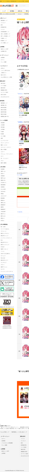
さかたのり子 (3, 195)
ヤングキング (3, 262)
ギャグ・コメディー (5, 142)
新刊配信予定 (3, 27)
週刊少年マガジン (4, 242)
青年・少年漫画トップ (5, 36)
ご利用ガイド (3, 72)
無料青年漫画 (3, 112)
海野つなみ (3, 178)
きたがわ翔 (3, 189)
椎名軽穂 (2, 198)
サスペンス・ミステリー (6, 147)
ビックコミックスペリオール (7, 271)
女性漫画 (2, 122)
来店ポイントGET (4, 49)
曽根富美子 (3, 204)
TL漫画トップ (3, 38)
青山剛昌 (2, 169)
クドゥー (20, 93)
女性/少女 (20, 11)
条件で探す (3, 83)
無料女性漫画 (3, 107)
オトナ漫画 (3, 136)
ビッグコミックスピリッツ (6, 237)
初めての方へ (3, 74)
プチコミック (3, 231)
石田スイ (2, 173)
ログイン (2, 59)
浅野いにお (3, 171)
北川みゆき (3, 191)
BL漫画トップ (4, 40)
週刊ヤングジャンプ (5, 244)
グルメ (2, 160)
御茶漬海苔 (3, 184)
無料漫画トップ (4, 20)
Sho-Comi (3, 258)
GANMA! (20, 122)
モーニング (3, 255)
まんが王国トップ (5, 432)
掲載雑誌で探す (4, 90)
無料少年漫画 (3, 114)
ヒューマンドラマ (4, 140)
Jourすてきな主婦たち (5, 253)
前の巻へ (20, 212)
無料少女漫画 (3, 109)
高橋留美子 (3, 209)
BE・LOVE (3, 226)
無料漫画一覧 (3, 105)
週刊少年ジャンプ (4, 235)
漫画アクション (4, 267)
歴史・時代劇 (3, 149)
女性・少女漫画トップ (5, 33)
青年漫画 (2, 127)
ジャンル (2, 29)
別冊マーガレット (4, 249)
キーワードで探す (4, 92)
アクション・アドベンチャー (7, 154)
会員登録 (2, 57)
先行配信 (12, 11)
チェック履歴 (3, 62)
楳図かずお (3, 180)
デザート (2, 264)
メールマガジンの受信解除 (7, 443)
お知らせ (2, 68)
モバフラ (2, 269)
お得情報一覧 (3, 51)
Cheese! (2, 246)
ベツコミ (2, 251)
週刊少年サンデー (4, 260)
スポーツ (2, 151)
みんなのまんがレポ (5, 96)
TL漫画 (2, 131)
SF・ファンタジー (4, 158)
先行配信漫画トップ (5, 31)
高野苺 (2, 207)
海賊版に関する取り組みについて (7, 306)
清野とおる (3, 202)
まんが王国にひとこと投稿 (6, 77)
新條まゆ (2, 200)
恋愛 (2, 138)
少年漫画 (2, 129)
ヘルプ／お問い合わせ (5, 70)
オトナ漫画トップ (4, 42)
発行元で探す (3, 94)
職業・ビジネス (4, 145)
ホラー (2, 156)
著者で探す (3, 87)
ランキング (3, 22)
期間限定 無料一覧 (4, 116)
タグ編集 (20, 174)
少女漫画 (2, 124)
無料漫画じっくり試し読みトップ (19, 432)
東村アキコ (3, 213)
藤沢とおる (3, 216)
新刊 (2, 24)
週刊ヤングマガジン (5, 233)
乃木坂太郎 (3, 211)
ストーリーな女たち (5, 229)
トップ (4, 11)
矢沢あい (2, 220)
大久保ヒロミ (3, 182)
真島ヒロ (2, 218)
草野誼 (2, 193)
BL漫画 (2, 133)
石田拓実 (2, 175)
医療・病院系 (3, 162)
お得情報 (3, 453)
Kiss (2, 240)
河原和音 (2, 187)
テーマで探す (3, 85)
